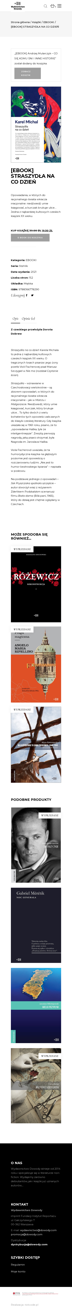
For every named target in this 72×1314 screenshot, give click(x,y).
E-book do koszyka (30, 237)
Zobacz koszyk (26, 73)
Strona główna (20, 22)
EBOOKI (48, 22)
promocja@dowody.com (26, 1234)
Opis (15, 318)
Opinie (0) (28, 318)
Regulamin (18, 1264)
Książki (36, 22)
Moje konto (18, 1271)
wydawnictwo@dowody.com (38, 1230)
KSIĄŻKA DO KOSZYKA (36, 951)
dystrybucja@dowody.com (29, 1244)
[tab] (15, 318)
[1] (52, 6)
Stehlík (23, 266)
